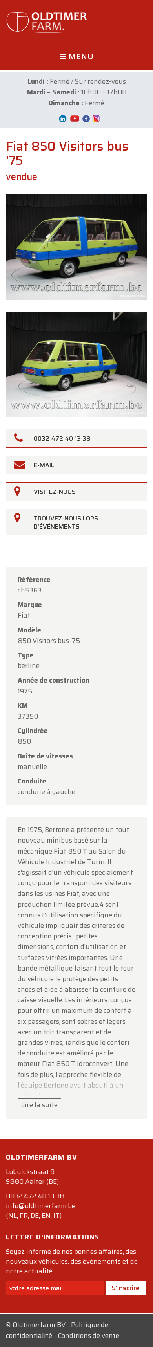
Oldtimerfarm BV (39, 1325)
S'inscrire (125, 1288)
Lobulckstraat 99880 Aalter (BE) (32, 1177)
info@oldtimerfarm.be (40, 1206)
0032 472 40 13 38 (35, 1196)
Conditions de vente (88, 1336)
